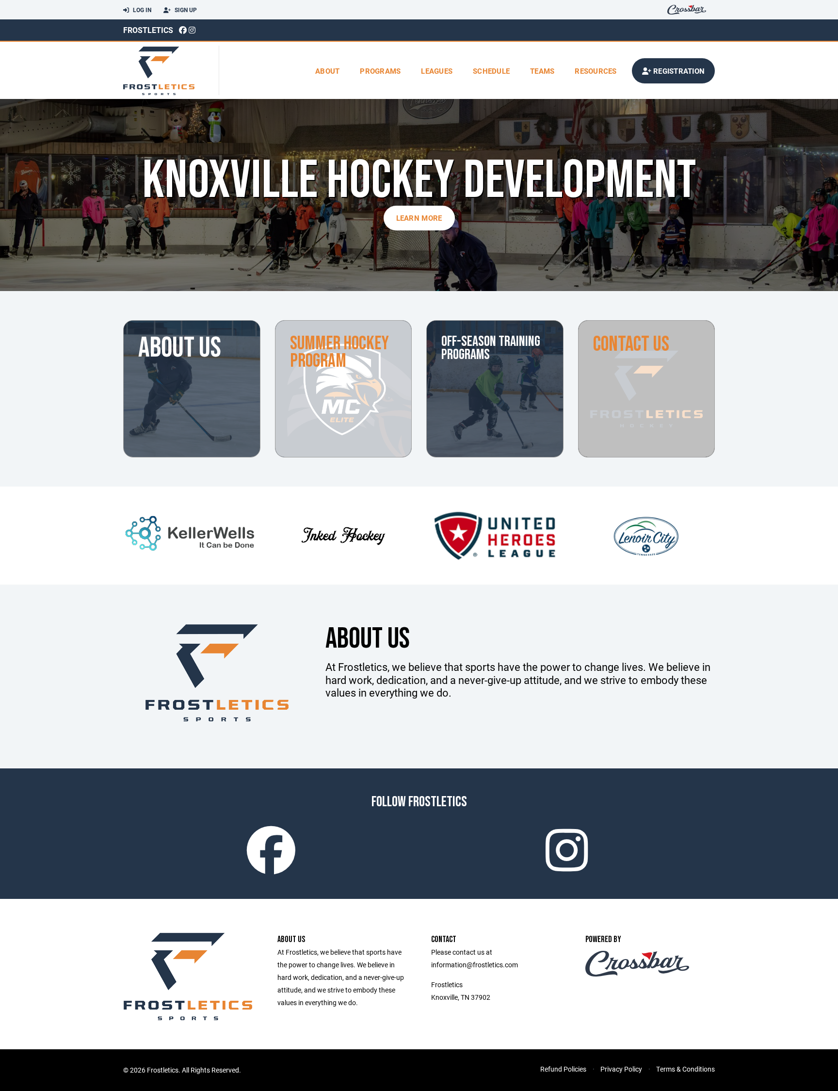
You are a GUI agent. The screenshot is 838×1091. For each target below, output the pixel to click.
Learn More (419, 218)
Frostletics (148, 30)
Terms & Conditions (685, 1069)
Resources (595, 71)
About (327, 71)
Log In (141, 10)
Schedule (491, 71)
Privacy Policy (621, 1069)
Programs (380, 71)
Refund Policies (563, 1069)
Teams (542, 71)
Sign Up (185, 10)
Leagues (436, 71)
